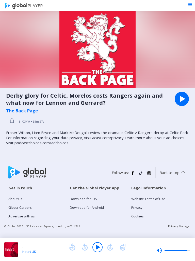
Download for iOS (83, 199)
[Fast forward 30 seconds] (110, 247)
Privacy (136, 207)
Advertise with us (21, 216)
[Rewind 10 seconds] (85, 247)
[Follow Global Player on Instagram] (149, 175)
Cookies (137, 216)
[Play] (97, 247)
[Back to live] (123, 247)
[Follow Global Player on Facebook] (132, 175)
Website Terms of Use (148, 199)
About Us (15, 199)
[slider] (173, 250)
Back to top (169, 172)
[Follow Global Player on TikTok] (140, 175)
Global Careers (20, 207)
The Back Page (22, 111)
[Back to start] (72, 247)
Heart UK (29, 251)
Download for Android (87, 207)
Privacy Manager (179, 226)
